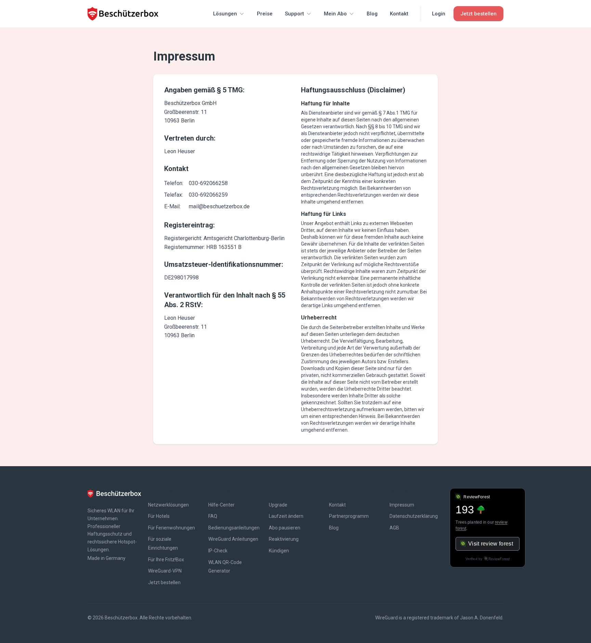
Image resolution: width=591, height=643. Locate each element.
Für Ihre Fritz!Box (166, 559)
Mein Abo (335, 14)
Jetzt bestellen (164, 582)
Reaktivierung (284, 539)
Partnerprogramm (349, 516)
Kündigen (279, 550)
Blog (372, 14)
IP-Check (217, 550)
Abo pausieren (284, 527)
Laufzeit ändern (286, 516)
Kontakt (399, 14)
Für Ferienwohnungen (171, 527)
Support (294, 14)
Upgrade (278, 505)
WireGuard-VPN (165, 571)
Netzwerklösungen (168, 505)
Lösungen (225, 14)
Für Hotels (159, 516)
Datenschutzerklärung (414, 516)
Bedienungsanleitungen (234, 527)
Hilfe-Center (221, 505)
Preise (265, 14)
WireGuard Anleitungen (233, 539)
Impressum (402, 505)
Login (438, 14)
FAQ (212, 516)
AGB (394, 527)
